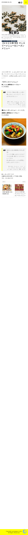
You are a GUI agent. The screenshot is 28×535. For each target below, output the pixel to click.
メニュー (15, 354)
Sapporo (17, 338)
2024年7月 (4, 388)
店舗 (3, 316)
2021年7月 (4, 481)
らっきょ (15, 340)
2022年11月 (5, 439)
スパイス (11, 346)
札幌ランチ (5, 362)
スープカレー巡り (15, 350)
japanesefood (5, 338)
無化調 (17, 362)
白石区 (9, 364)
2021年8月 (4, 478)
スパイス (18, 346)
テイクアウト (6, 352)
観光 (23, 364)
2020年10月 (5, 506)
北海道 (4, 358)
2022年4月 (4, 458)
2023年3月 (4, 430)
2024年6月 (4, 391)
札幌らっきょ (9, 286)
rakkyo (12, 338)
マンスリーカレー (7, 354)
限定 (10, 366)
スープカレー (15, 348)
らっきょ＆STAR (6, 308)
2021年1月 (4, 498)
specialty (4, 340)
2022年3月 (4, 461)
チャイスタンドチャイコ (8, 302)
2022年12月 (5, 436)
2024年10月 (5, 379)
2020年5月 (4, 518)
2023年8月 (4, 419)
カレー (21, 342)
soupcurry (23, 338)
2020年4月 (4, 521)
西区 (19, 364)
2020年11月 (5, 504)
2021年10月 (5, 475)
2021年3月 (4, 492)
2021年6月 (4, 484)
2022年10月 (5, 441)
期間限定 (15, 41)
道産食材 (5, 366)
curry (4, 336)
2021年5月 (4, 487)
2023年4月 (4, 427)
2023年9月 (4, 416)
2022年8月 (4, 447)
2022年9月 (4, 444)
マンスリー (13, 352)
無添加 (22, 362)
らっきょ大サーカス (6, 41)
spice (10, 340)
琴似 (4, 364)
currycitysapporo (11, 336)
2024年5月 (4, 393)
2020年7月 (4, 512)
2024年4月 (4, 396)
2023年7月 (4, 422)
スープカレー (6, 350)
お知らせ (16, 222)
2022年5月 (4, 456)
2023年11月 (5, 410)
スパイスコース (6, 348)
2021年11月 (5, 473)
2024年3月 (4, 399)
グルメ (19, 344)
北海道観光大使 (12, 358)
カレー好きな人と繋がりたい (9, 344)
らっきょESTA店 (6, 311)
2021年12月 (5, 470)
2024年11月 (5, 377)
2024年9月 (4, 382)
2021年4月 (4, 489)
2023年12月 (5, 408)
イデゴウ (16, 342)
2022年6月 (4, 453)
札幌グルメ (10, 360)
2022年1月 (4, 467)
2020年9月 (4, 509)
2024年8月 (4, 385)
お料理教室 (10, 222)
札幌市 (12, 362)
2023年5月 (4, 425)
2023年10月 (5, 413)
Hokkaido (18, 336)
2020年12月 (5, 501)
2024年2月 (4, 402)
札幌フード (17, 360)
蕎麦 (14, 364)
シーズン (5, 346)
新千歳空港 (10, 240)
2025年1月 (4, 374)
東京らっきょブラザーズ (8, 328)
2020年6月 (4, 515)
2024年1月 (4, 405)
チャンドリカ (5, 305)
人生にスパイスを (16, 356)
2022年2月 (4, 464)
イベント (4, 222)
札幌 (4, 360)
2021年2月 (4, 495)
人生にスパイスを (7, 356)
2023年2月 (4, 433)
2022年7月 (4, 450)
